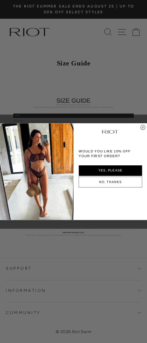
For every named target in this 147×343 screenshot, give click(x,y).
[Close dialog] (143, 127)
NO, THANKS (110, 181)
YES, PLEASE (110, 170)
